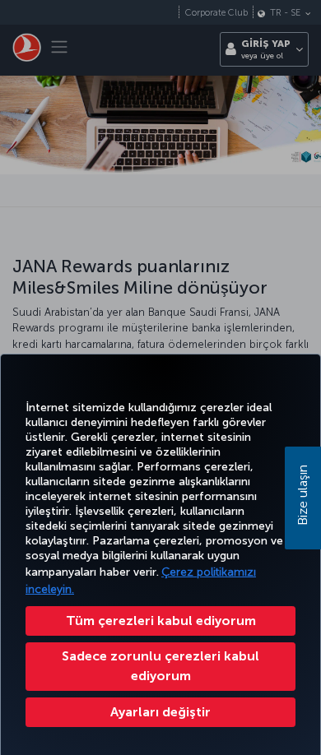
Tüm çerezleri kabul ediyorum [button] (161, 620)
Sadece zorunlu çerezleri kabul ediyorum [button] (160, 665)
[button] (160, 712)
